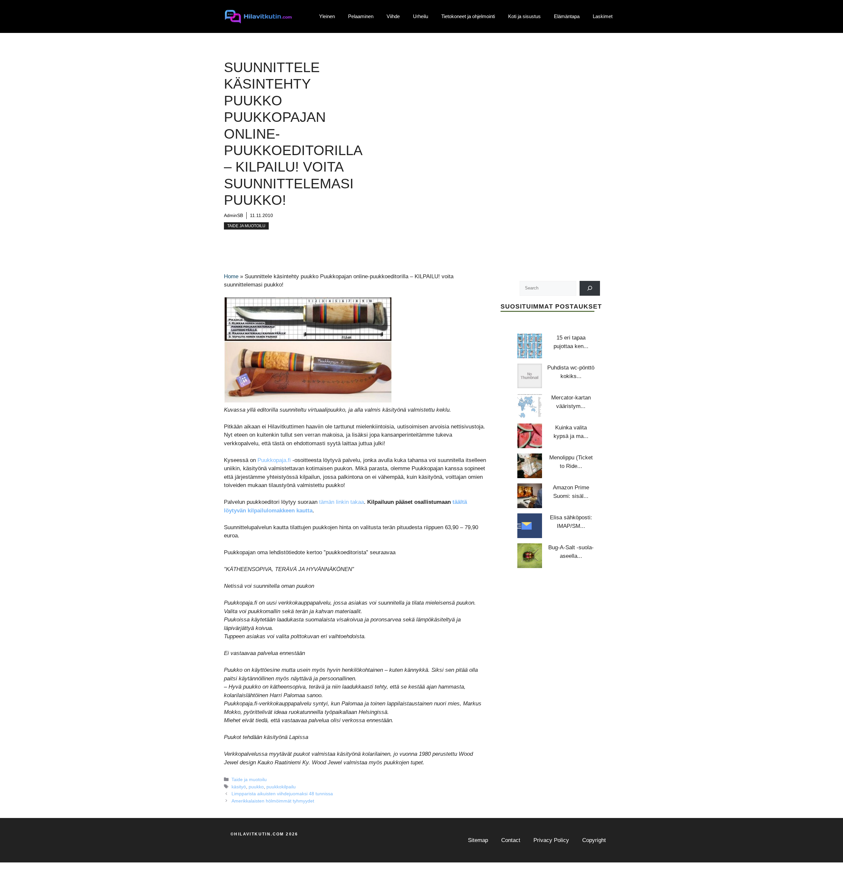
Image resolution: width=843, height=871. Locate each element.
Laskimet (602, 16)
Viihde (393, 16)
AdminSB (233, 215)
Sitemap (478, 840)
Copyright (594, 840)
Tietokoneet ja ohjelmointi (468, 16)
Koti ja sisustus (524, 16)
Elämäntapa (567, 16)
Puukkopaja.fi (274, 460)
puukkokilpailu (281, 786)
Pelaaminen (360, 16)
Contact (510, 840)
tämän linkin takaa (341, 502)
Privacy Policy (551, 840)
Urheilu (420, 16)
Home (231, 276)
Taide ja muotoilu (246, 226)
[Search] (590, 288)
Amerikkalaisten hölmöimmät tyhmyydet (272, 800)
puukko (256, 786)
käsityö (238, 786)
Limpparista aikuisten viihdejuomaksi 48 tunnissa (282, 793)
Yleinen (327, 16)
